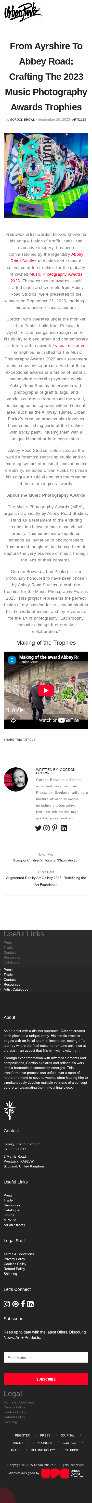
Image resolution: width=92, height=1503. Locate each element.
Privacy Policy (14, 1259)
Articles (79, 119)
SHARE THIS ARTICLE (15, 740)
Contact (10, 979)
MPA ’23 (10, 1220)
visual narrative (70, 345)
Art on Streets (14, 1225)
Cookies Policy (15, 1264)
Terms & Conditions (19, 1254)
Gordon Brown (22, 119)
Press (8, 970)
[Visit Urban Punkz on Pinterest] (16, 1305)
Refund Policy (14, 1269)
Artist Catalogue (16, 989)
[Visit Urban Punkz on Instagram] (8, 1305)
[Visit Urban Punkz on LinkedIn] (31, 1305)
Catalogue (12, 1210)
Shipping (10, 1274)
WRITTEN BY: (56, 771)
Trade (8, 975)
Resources (12, 984)
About (18, 1443)
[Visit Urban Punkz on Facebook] (24, 1305)
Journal (9, 1215)
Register (22, 1435)
